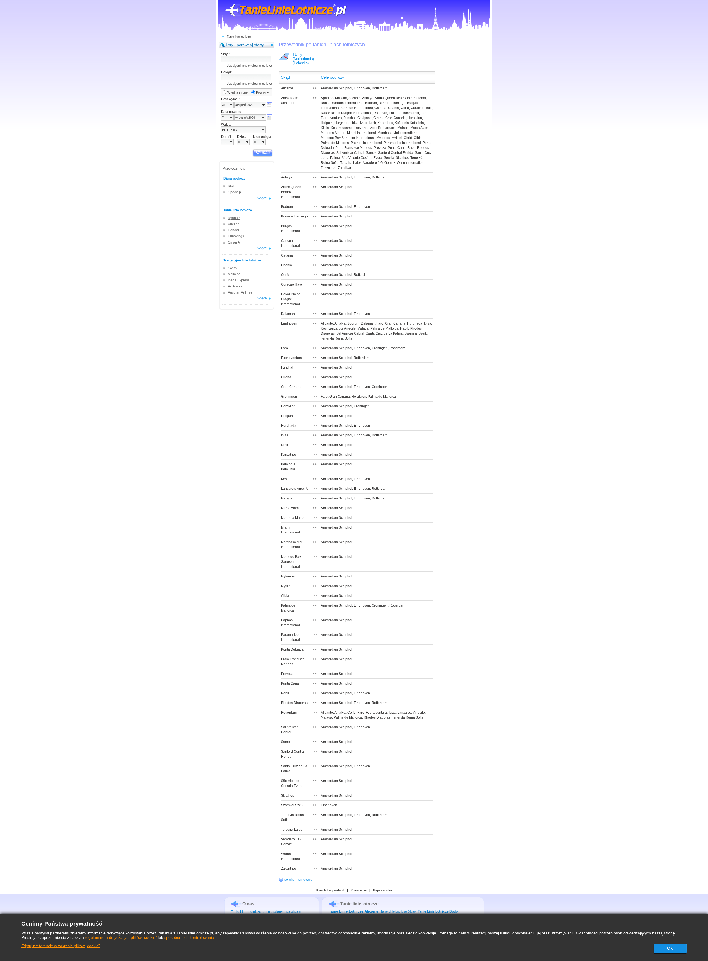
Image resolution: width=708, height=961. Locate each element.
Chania (393, 108)
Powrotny (262, 92)
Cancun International (357, 108)
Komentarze (359, 890)
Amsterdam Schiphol (336, 88)
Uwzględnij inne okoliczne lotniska (249, 65)
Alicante (354, 98)
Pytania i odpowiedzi (330, 890)
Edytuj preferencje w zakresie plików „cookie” (60, 946)
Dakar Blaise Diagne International (346, 113)
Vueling (234, 224)
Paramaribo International (402, 143)
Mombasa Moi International (398, 133)
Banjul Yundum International (342, 103)
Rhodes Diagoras (377, 717)
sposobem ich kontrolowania (189, 937)
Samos (371, 153)
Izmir (372, 123)
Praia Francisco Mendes (353, 148)
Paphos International (366, 143)
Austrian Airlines (240, 292)
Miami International (361, 133)
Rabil (411, 148)
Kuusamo (345, 128)
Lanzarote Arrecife (368, 128)
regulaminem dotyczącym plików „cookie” (121, 937)
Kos (334, 128)
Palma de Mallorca (335, 143)
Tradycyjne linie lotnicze (242, 260)
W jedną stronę (237, 92)
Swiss (232, 268)
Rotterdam (379, 88)
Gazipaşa (364, 118)
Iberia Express (238, 280)
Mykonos (383, 138)
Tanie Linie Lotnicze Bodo (438, 911)
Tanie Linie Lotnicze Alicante (353, 911)
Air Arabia (235, 286)
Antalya (367, 98)
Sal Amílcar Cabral (350, 153)
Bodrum (371, 103)
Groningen (380, 348)
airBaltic (234, 274)
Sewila (389, 158)
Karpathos (385, 123)
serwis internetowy (298, 880)
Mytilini (397, 138)
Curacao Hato (421, 108)
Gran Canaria (395, 118)
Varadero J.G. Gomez (379, 163)
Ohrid (408, 138)
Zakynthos (328, 168)
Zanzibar (344, 168)
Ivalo (363, 123)
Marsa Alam (419, 128)
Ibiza (354, 123)
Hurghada (342, 123)
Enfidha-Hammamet (404, 113)
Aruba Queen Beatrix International (400, 98)
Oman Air (235, 242)
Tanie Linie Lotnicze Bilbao (398, 911)
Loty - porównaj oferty (245, 45)
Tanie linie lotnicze (239, 36)
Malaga (403, 128)
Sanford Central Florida (395, 153)
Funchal (349, 118)
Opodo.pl (235, 192)
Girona (378, 118)
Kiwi (231, 186)
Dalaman (380, 113)
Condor (233, 230)
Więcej (262, 198)
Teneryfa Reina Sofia (336, 338)
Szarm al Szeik (415, 333)
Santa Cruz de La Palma (384, 333)
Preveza (380, 148)
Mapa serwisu (382, 890)
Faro (424, 113)
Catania (380, 108)
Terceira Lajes (350, 163)
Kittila (325, 128)
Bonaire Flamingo (392, 103)
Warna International (411, 163)
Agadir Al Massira (334, 98)
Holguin (327, 123)
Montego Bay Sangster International (348, 138)
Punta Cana (397, 148)
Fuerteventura (331, 118)
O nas (248, 904)
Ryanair (234, 218)
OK (670, 948)
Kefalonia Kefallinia (409, 123)
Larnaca (389, 128)
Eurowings (236, 236)
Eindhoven (362, 88)
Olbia (418, 138)
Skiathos (402, 158)
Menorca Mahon (333, 133)
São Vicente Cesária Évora (362, 158)
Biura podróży (234, 178)
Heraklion (414, 118)
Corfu (405, 108)
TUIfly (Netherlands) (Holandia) (303, 59)
